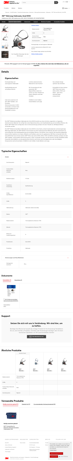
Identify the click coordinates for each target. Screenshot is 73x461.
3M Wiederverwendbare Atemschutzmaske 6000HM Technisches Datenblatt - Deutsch (11, 300)
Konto (66, 8)
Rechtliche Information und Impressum (17, 457)
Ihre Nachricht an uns (38, 336)
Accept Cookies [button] (54, 456)
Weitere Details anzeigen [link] (37, 54)
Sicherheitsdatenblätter (34, 442)
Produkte (6, 8)
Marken (20, 8)
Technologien (7, 451)
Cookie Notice (53, 450)
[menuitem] (3, 22)
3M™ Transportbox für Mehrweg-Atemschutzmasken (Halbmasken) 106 (11, 428)
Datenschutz (27, 457)
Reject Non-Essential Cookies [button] (56, 453)
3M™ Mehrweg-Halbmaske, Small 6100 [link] (21, 370)
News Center (22, 442)
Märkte (13, 8)
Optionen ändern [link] (35, 25)
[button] (63, 456)
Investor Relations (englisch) (10, 447)
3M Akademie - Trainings (34, 447)
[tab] (7, 280)
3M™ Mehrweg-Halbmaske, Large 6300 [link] (64, 370)
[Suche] (56, 2)
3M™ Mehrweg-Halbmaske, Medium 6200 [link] (50, 370)
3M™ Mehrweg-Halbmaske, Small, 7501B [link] (36, 370)
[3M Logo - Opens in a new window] (12, 2)
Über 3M (7, 442)
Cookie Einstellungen (34, 457)
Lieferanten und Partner (9, 449)
